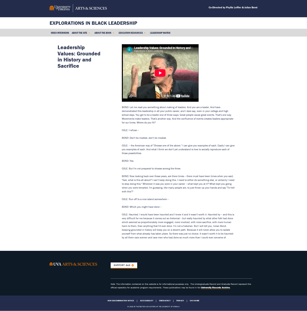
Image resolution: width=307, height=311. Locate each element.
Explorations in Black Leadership (93, 23)
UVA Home (194, 301)
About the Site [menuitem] (79, 34)
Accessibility (146, 301)
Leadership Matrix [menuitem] (160, 32)
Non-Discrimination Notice (121, 301)
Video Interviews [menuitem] (60, 32)
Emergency (164, 301)
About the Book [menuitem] (102, 34)
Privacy (180, 301)
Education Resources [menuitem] (130, 34)
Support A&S (122, 265)
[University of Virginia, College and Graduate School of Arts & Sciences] (78, 8)
